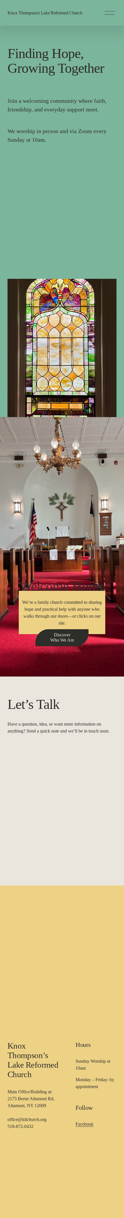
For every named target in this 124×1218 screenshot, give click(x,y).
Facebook (84, 1124)
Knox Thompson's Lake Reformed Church (44, 12)
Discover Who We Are (62, 637)
